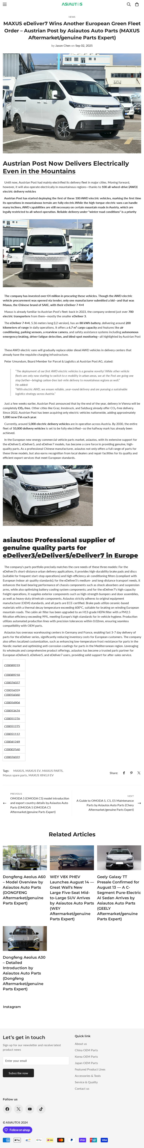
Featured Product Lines (90, 1069)
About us (81, 1043)
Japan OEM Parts (86, 1063)
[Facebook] (124, 772)
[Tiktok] (41, 1109)
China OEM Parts (86, 1050)
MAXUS (18, 770)
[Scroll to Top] (136, 1127)
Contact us (82, 1088)
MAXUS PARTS (52, 770)
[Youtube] (29, 1109)
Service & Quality (86, 1082)
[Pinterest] (131, 772)
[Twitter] (139, 772)
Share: (114, 773)
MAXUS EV (33, 770)
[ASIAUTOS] (72, 4)
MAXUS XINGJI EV (41, 775)
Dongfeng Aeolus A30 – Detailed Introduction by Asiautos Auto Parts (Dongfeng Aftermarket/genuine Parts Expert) (24, 973)
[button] (137, 4)
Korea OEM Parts (86, 1056)
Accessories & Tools (88, 1075)
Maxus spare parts (15, 775)
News (72, 16)
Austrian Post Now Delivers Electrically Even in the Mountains (66, 167)
